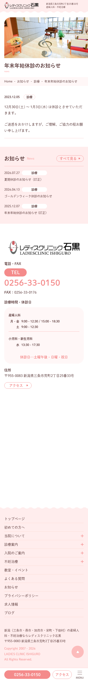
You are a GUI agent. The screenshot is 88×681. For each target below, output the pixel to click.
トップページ (14, 519)
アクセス (62, 674)
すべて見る (68, 158)
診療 (29, 97)
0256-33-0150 (27, 675)
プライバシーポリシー (21, 595)
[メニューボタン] (80, 675)
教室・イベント (16, 570)
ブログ (9, 613)
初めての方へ (14, 527)
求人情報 (11, 604)
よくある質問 (14, 578)
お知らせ (11, 587)
